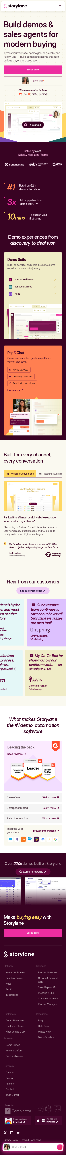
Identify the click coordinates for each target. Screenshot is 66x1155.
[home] (15, 6)
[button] (60, 6)
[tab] (20, 473)
